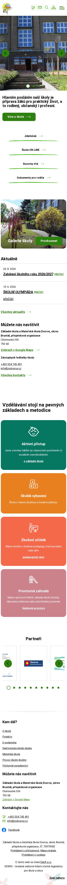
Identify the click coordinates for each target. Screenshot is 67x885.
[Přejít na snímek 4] (25, 688)
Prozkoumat (49, 241)
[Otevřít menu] (62, 7)
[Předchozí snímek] (8, 663)
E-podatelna (9, 742)
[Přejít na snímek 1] (28, 86)
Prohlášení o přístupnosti (25, 850)
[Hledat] (47, 7)
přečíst (59, 274)
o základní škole (33, 461)
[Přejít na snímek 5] (31, 688)
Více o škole (15, 116)
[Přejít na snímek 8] (47, 688)
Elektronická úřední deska (17, 748)
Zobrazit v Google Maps (17, 350)
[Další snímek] (59, 663)
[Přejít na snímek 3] (39, 86)
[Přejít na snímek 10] (58, 688)
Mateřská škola (11, 754)
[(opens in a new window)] (33, 663)
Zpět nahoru (57, 877)
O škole (6, 731)
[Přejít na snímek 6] (36, 688)
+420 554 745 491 (33, 7)
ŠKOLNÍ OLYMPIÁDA (18, 292)
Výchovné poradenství (15, 765)
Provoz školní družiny (14, 760)
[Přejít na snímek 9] (53, 688)
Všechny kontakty (13, 375)
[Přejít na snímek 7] (42, 688)
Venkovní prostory (33, 608)
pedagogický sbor (34, 557)
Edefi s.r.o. (46, 862)
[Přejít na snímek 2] (33, 86)
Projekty (7, 736)
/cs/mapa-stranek (53, 7)
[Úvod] (7, 7)
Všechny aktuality (13, 312)
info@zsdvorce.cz (40, 7)
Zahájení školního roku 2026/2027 (28, 274)
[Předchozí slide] (5, 53)
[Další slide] (61, 53)
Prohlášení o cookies (33, 854)
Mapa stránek (48, 850)
